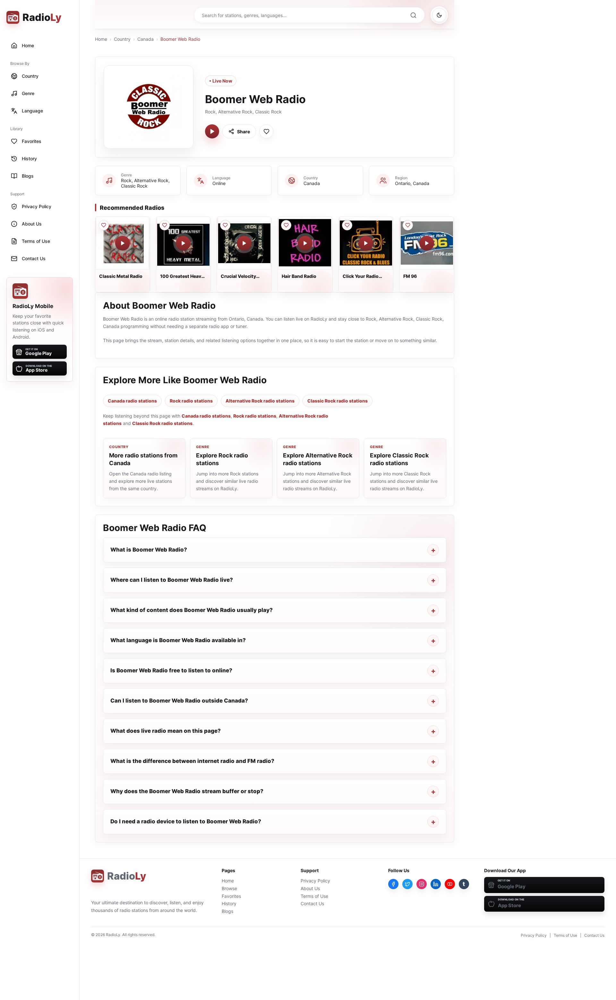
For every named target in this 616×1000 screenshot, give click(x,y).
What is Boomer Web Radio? (148, 549)
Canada (145, 39)
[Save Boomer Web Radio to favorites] (266, 131)
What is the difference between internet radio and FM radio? (192, 761)
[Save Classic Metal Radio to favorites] (103, 225)
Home (101, 39)
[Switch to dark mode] (439, 15)
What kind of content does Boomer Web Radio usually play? (191, 610)
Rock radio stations (191, 400)
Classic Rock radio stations (337, 400)
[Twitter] (407, 884)
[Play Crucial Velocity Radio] (244, 243)
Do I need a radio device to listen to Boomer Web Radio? (185, 821)
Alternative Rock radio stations (260, 400)
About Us (310, 888)
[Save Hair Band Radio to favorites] (286, 225)
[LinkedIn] (436, 884)
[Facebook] (393, 884)
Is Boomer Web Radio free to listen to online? (171, 670)
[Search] (413, 15)
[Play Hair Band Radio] (305, 243)
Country (122, 39)
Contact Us (312, 903)
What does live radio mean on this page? (165, 731)
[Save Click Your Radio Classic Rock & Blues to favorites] (347, 225)
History (229, 903)
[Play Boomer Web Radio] (212, 131)
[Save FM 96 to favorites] (408, 225)
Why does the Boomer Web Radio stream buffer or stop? (186, 791)
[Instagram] (421, 884)
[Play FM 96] (426, 243)
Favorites (231, 896)
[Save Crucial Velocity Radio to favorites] (225, 225)
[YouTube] (450, 884)
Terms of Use (314, 896)
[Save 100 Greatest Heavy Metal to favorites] (164, 225)
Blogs (227, 911)
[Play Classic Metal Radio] (122, 243)
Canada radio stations (132, 400)
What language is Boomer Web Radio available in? (178, 640)
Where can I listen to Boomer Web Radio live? (171, 580)
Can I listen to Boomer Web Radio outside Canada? (179, 700)
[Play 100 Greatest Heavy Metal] (183, 243)
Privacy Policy (315, 880)
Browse (229, 888)
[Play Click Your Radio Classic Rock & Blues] (365, 243)
